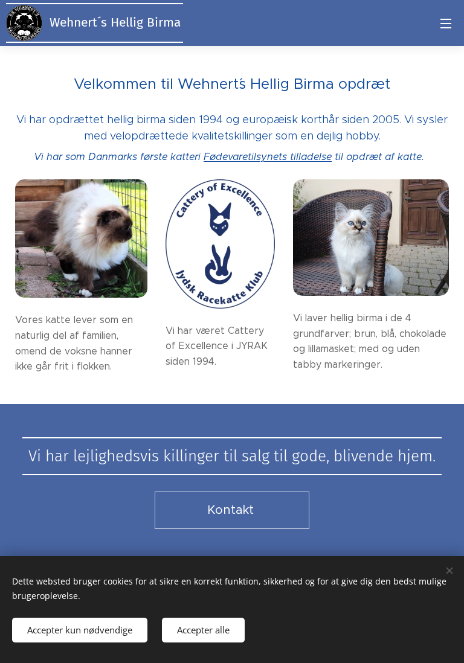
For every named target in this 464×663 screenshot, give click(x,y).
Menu (446, 23)
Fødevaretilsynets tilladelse (268, 156)
